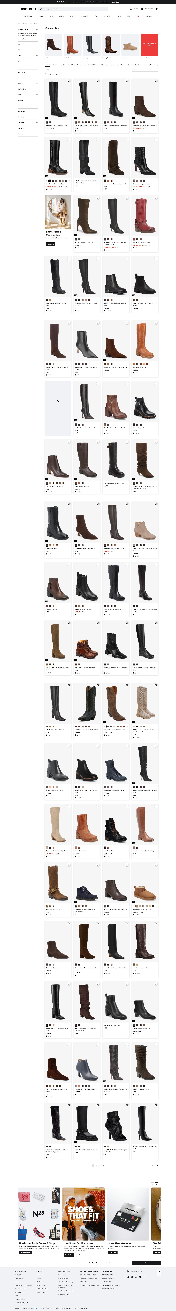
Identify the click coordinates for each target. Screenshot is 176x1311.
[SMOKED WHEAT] (89, 726)
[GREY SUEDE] (50, 1086)
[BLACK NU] (141, 425)
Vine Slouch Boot (141, 1089)
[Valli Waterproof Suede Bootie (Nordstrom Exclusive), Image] (145, 522)
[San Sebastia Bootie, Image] (87, 641)
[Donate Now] (83, 1214)
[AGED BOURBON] (115, 122)
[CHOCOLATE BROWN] (89, 122)
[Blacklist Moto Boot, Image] (145, 215)
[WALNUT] (144, 787)
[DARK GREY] (83, 300)
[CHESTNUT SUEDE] (137, 906)
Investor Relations (108, 1278)
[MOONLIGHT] (140, 906)
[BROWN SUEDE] (105, 181)
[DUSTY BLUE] (79, 239)
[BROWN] (141, 239)
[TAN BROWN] (50, 726)
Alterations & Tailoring (65, 1282)
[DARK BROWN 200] (89, 300)
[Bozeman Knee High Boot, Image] (116, 157)
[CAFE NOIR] (63, 483)
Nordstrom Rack (107, 1275)
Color (19, 50)
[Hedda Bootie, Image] (116, 641)
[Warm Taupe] (134, 726)
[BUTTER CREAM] (50, 300)
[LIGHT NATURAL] (53, 1025)
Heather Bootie (54, 790)
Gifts (129, 16)
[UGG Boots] (130, 45)
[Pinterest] (132, 1277)
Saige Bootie (54, 486)
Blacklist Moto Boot (141, 242)
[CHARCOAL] (141, 483)
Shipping (17, 1282)
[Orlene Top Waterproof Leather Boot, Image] (87, 882)
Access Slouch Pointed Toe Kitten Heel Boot (145, 487)
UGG (101, 65)
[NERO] (134, 606)
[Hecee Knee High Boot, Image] (58, 824)
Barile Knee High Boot (56, 125)
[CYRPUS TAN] (50, 483)
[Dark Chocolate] (144, 726)
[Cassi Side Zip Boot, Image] (87, 582)
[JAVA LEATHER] (108, 300)
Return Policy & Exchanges (23, 1285)
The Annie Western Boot (114, 730)
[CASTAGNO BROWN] (137, 664)
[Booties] (53, 45)
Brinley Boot (82, 486)
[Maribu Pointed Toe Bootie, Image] (145, 99)
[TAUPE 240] (86, 300)
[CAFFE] (134, 1086)
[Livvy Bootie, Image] (58, 582)
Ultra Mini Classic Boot (142, 909)
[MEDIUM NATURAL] (47, 848)
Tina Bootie (53, 968)
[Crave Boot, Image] (116, 824)
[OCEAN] (111, 787)
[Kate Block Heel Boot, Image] (145, 941)
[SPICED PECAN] (47, 483)
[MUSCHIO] (141, 1086)
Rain (107, 65)
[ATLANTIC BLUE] (118, 726)
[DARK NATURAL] (53, 848)
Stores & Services (64, 1271)
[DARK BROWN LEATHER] (137, 122)
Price (19, 67)
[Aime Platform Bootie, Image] (116, 401)
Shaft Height (22, 89)
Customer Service (20, 1271)
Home (119, 16)
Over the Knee (81, 65)
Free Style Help (63, 1278)
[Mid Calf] (73, 45)
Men (51, 16)
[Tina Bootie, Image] (58, 941)
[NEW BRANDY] (108, 122)
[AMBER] (121, 726)
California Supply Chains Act (63, 1308)
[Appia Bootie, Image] (145, 157)
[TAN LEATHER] (134, 848)
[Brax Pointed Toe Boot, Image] (116, 941)
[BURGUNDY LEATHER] (57, 1086)
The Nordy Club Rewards (88, 1275)
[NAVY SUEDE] (76, 906)
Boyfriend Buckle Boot (114, 483)
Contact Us (18, 1275)
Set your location (52, 74)
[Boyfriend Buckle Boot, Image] (116, 459)
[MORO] (137, 606)
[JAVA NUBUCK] (144, 545)
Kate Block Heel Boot (141, 968)
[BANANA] (137, 965)
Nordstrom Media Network (110, 1285)
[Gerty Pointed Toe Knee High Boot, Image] (87, 276)
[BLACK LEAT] (76, 787)
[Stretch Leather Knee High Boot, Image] (145, 582)
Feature (20, 106)
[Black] (137, 726)
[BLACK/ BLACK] (134, 787)
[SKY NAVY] (76, 1086)
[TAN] (134, 364)
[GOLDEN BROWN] (57, 545)
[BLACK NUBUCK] (141, 545)
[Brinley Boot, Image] (87, 459)
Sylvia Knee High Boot (86, 125)
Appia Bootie (141, 184)
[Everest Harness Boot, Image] (87, 1123)
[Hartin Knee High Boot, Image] (58, 703)
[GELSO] (137, 1086)
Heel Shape (21, 111)
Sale (138, 16)
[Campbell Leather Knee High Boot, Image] (145, 824)
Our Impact (40, 1282)
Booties (47, 58)
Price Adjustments (20, 1289)
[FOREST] (79, 664)
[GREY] (57, 787)
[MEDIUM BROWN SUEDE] (79, 606)
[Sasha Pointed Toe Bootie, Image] (87, 340)
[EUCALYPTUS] (63, 181)
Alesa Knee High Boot (115, 125)
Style (19, 78)
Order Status (19, 1278)
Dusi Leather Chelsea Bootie (115, 367)
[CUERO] (76, 664)
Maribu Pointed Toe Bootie (145, 125)
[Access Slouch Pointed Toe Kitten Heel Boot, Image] (145, 459)
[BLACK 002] (111, 545)
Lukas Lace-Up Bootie (114, 790)
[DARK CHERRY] (108, 1086)
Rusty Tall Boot (54, 909)
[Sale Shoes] (58, 212)
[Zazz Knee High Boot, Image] (116, 522)
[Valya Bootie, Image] (116, 1001)
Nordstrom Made (25, 1253)
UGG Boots (124, 58)
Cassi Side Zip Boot (83, 609)
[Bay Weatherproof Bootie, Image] (116, 882)
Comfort (138, 65)
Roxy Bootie (81, 851)
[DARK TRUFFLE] (105, 1086)
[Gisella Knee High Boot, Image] (145, 641)
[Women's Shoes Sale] (149, 45)
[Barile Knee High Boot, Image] (58, 99)
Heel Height (21, 72)
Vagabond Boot (140, 367)
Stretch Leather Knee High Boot (145, 609)
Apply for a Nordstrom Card (89, 1278)
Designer (107, 16)
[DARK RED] (111, 239)
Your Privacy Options (28, 1308)
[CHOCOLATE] (89, 1086)
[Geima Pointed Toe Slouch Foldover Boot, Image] (87, 157)
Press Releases (106, 1282)
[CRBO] (143, 906)
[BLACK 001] (105, 239)
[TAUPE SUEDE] (108, 364)
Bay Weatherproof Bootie (115, 909)
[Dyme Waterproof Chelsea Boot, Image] (87, 763)
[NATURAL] (115, 545)
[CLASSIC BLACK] (105, 848)
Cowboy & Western (107, 58)
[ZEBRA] (111, 965)
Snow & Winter (93, 65)
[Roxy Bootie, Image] (87, 824)
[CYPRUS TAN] (79, 122)
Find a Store (62, 1275)
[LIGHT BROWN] (108, 1146)
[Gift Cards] (128, 1214)
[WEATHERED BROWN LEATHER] (111, 300)
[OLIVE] (76, 239)
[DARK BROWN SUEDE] (134, 122)
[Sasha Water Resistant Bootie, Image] (87, 1062)
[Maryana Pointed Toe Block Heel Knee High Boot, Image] (58, 1123)
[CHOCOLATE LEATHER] (105, 906)
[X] (136, 1277)
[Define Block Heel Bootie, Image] (58, 1062)
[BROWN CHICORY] (47, 965)
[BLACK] (76, 122)
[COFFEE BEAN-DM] (76, 545)
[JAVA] (134, 483)
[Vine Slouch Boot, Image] (145, 1062)
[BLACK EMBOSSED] (141, 181)
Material (20, 83)
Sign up (147, 1263)
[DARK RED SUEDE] (144, 122)
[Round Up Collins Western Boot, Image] (87, 703)
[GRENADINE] (79, 726)
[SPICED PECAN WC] (92, 122)
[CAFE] (108, 726)
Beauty (61, 16)
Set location (21, 39)
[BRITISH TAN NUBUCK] (83, 906)
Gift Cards (113, 1253)
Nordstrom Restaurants (65, 1291)
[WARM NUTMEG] (96, 122)
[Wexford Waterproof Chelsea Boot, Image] (116, 276)
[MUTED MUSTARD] (150, 906)
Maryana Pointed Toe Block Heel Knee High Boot (57, 1151)
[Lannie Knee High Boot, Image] (58, 1001)
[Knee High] (92, 45)
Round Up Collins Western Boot (86, 730)
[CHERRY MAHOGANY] (83, 425)
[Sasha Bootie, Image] (87, 522)
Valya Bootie (112, 1025)
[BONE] (114, 726)
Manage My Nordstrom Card (89, 1285)
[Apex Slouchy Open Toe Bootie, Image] (116, 1123)
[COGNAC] (53, 545)
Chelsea (122, 65)
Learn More (79, 1255)
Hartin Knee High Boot (55, 730)
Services (149, 16)
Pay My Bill (83, 1282)
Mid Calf (66, 58)
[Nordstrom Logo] (27, 9)
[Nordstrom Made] (39, 1214)
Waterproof (114, 65)
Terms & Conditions (46, 1308)
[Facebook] (140, 1277)
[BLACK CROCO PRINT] (108, 239)
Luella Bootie (141, 1028)
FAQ (16, 1296)
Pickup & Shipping (23, 29)
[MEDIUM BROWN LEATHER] (83, 606)
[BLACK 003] (47, 122)
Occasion (21, 117)
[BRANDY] (53, 787)
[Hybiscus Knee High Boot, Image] (58, 276)
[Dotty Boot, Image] (87, 215)
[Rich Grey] (141, 726)
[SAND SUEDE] (83, 787)
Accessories (84, 16)
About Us (39, 1271)
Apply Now (115, 2)
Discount (20, 128)
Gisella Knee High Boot (144, 668)
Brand (19, 55)
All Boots (47, 65)
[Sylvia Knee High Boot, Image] (87, 99)
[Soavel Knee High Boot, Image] (87, 401)
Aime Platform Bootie (114, 428)
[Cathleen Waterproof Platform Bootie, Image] (145, 276)
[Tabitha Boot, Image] (58, 522)
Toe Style (20, 100)
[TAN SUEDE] (53, 606)
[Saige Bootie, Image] (58, 459)
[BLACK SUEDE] (111, 606)
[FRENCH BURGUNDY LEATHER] (83, 122)
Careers (38, 1278)
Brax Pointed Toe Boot (116, 968)
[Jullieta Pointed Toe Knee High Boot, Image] (145, 1123)
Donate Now (68, 1255)
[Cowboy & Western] (111, 45)
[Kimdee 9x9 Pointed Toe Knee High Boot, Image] (116, 215)
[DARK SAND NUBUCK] (86, 906)
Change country (20, 1303)
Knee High (86, 58)
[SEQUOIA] (124, 726)
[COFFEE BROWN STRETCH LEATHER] (83, 545)
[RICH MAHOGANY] (111, 122)
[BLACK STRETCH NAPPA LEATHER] (79, 545)
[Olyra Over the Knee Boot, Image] (145, 763)
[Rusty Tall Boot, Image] (58, 882)
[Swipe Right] (156, 1184)
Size (19, 44)
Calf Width (21, 122)
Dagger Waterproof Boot (143, 428)
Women (40, 16)
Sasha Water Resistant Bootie (86, 1089)
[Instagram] (128, 1277)
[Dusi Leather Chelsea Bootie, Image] (116, 340)
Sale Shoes (51, 244)
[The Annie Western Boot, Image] (116, 703)
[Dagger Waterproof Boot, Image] (145, 401)
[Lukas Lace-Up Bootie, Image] (116, 763)
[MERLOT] (147, 364)
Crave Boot (109, 851)
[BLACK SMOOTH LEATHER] (76, 300)
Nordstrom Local (63, 1294)
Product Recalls (20, 1299)
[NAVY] (60, 181)
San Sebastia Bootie (85, 668)
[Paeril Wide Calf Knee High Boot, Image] (116, 1062)
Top (159, 1274)
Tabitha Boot (51, 548)
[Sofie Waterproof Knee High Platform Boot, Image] (58, 641)
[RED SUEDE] (111, 181)
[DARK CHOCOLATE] (50, 1146)
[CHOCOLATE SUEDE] (137, 300)
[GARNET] (56, 181)
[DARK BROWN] (144, 181)
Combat (130, 65)
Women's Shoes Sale (146, 58)
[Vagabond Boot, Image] (145, 340)
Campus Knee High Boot (55, 184)
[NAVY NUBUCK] (137, 545)
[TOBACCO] (137, 181)
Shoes (72, 16)
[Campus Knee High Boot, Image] (58, 157)
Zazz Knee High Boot (114, 548)
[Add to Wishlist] (69, 81)
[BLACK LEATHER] (141, 122)
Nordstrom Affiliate (108, 1288)
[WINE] (134, 239)
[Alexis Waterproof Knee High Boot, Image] (87, 941)
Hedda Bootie (116, 668)
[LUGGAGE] (50, 545)
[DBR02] (50, 1025)
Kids (96, 16)
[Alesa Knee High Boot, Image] (116, 99)
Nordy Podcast (41, 1292)
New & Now (28, 16)
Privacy (17, 1308)
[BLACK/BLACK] (47, 726)
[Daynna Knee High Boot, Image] (58, 340)
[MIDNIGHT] (111, 726)
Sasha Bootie (85, 548)
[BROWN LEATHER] (47, 606)
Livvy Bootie (51, 609)
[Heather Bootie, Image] (58, 763)
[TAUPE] (108, 181)
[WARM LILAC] (147, 906)
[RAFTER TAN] (83, 726)
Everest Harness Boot (86, 1150)
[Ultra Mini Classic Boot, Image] (145, 882)
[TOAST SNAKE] (53, 726)
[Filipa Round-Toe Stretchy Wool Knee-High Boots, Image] (145, 703)
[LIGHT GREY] (115, 1086)
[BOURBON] (66, 181)
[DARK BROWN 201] (50, 122)
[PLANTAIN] (144, 364)
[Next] (157, 65)
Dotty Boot (84, 242)
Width (19, 95)
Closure (20, 134)
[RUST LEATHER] (105, 425)
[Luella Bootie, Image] (145, 1001)
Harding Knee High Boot (113, 609)
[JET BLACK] (50, 181)
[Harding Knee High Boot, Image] (116, 582)
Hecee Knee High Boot (56, 851)
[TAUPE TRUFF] (53, 965)
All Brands (39, 1275)
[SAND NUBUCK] (134, 545)
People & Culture (41, 1285)
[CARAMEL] (79, 483)
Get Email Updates (42, 1289)
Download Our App (136, 1271)
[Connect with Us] (144, 1277)
